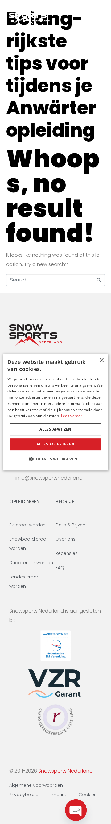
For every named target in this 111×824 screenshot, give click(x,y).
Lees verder (71, 416)
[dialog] (55, 412)
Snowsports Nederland (65, 770)
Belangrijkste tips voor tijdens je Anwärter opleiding (51, 74)
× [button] (101, 360)
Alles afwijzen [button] (55, 429)
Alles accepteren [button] (55, 444)
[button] (55, 459)
